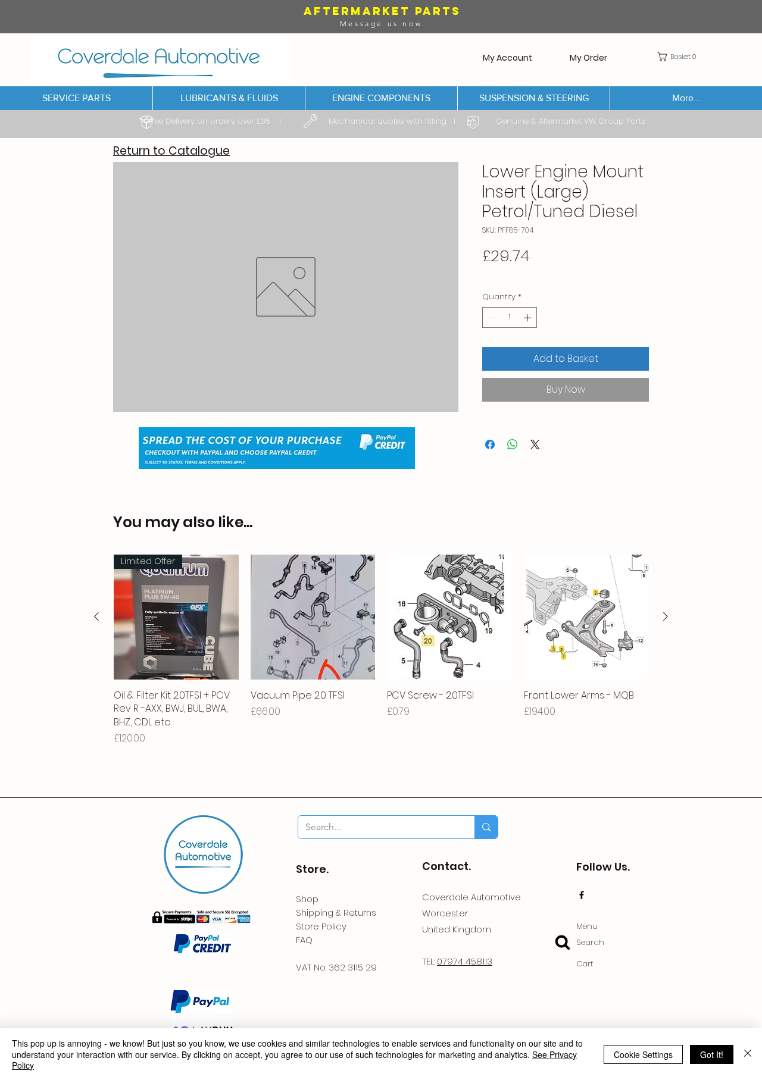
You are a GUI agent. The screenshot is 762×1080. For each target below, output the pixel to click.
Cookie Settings (643, 1054)
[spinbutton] (509, 318)
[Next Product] (665, 616)
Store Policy (321, 926)
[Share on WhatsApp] (512, 444)
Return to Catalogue (171, 151)
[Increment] (528, 318)
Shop (307, 899)
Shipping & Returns (336, 912)
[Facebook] (581, 895)
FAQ (304, 940)
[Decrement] (491, 318)
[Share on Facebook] (490, 444)
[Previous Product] (96, 616)
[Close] (748, 1054)
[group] (381, 650)
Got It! (711, 1054)
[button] (679, 56)
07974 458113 (464, 961)
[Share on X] (535, 444)
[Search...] (486, 827)
